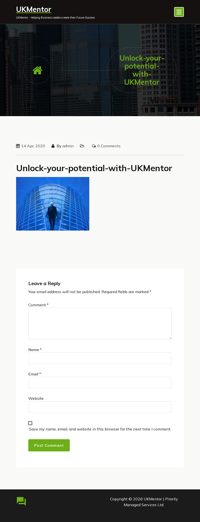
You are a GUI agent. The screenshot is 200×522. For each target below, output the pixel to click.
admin (68, 145)
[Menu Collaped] (179, 12)
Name (35, 349)
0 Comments (108, 145)
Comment (38, 304)
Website (36, 398)
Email (34, 374)
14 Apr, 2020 (33, 145)
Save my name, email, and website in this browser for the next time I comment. (100, 429)
